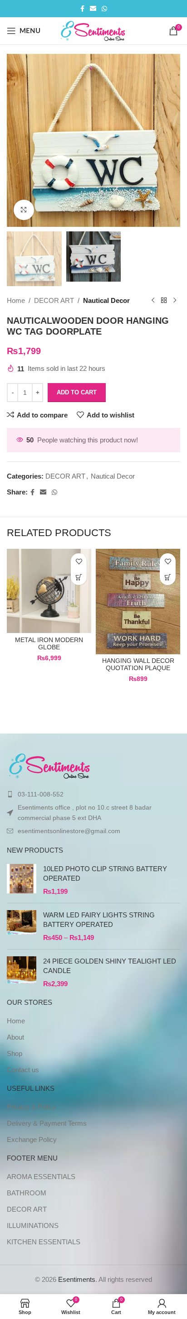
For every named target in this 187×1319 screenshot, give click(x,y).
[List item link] (93, 794)
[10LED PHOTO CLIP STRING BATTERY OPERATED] (21, 880)
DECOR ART (54, 300)
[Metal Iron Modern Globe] (49, 591)
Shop (14, 1053)
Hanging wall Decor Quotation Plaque (138, 664)
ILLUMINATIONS (33, 1225)
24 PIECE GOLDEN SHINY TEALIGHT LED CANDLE (109, 965)
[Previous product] (153, 300)
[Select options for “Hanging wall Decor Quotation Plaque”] (168, 577)
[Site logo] (93, 30)
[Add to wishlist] (79, 561)
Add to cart (77, 392)
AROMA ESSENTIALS (41, 1176)
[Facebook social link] (82, 9)
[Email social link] (93, 9)
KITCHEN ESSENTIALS (43, 1242)
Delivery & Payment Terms (47, 1123)
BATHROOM (26, 1193)
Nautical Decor (106, 300)
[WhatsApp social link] (104, 9)
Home (16, 300)
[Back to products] (163, 300)
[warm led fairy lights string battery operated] (21, 926)
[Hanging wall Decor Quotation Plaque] (138, 601)
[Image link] (50, 765)
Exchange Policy (32, 1139)
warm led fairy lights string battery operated (99, 919)
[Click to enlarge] (24, 210)
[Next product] (174, 300)
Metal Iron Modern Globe (49, 644)
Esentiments (76, 1279)
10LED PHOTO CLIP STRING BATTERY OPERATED (105, 873)
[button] (79, 577)
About (15, 1037)
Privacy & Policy (31, 1107)
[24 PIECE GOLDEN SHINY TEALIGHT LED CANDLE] (21, 972)
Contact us (23, 1070)
